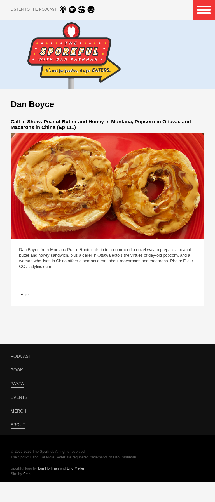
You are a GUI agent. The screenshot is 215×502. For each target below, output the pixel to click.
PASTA (17, 383)
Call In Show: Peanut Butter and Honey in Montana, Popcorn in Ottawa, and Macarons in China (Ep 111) (101, 124)
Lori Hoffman (48, 468)
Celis (27, 474)
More (24, 295)
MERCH (18, 411)
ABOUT (18, 424)
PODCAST (21, 356)
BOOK (17, 369)
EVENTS (19, 397)
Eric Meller (75, 468)
